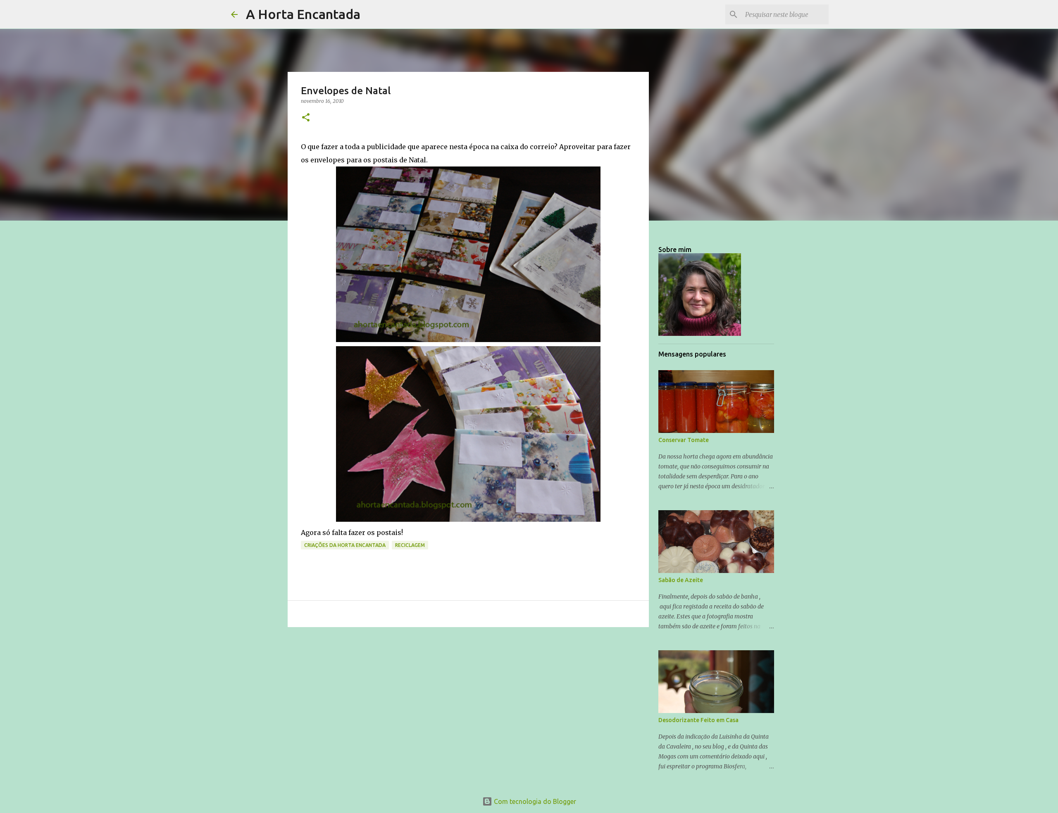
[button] (306, 118)
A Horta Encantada (303, 14)
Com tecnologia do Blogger (534, 801)
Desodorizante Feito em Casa (698, 720)
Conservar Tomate (683, 440)
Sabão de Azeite (680, 580)
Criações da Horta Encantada (345, 545)
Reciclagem (410, 545)
